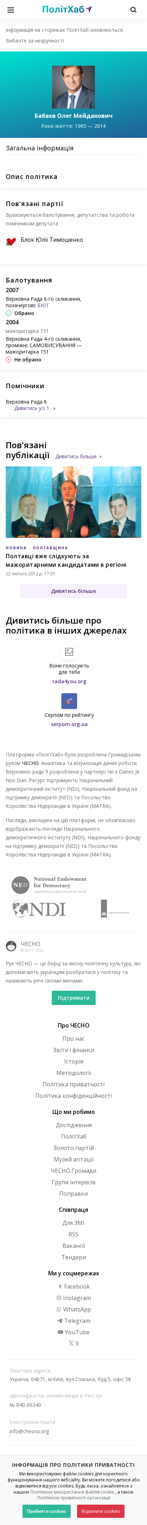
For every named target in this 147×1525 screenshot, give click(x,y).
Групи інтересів (74, 1182)
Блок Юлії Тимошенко (52, 239)
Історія (73, 1061)
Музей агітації (73, 1159)
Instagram (76, 1298)
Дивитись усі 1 (32, 408)
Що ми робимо (73, 1112)
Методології (73, 1073)
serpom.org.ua (69, 724)
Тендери (73, 1257)
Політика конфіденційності (73, 1096)
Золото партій (74, 1148)
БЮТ (43, 305)
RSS (73, 1234)
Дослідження (74, 1125)
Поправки (73, 1194)
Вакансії (73, 1246)
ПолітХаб (73, 1136)
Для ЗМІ (73, 1223)
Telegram (76, 1321)
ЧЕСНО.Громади (73, 1171)
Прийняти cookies (46, 1511)
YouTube (77, 1332)
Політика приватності (73, 1084)
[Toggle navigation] (11, 9)
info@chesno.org (29, 1431)
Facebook (76, 1286)
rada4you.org (69, 681)
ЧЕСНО (30, 944)
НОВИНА (16, 547)
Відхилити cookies (101, 1511)
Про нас (73, 1038)
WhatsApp (76, 1309)
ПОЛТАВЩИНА (50, 547)
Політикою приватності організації (73, 1498)
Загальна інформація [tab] (40, 148)
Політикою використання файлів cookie (72, 1492)
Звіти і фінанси (73, 1050)
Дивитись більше (76, 456)
